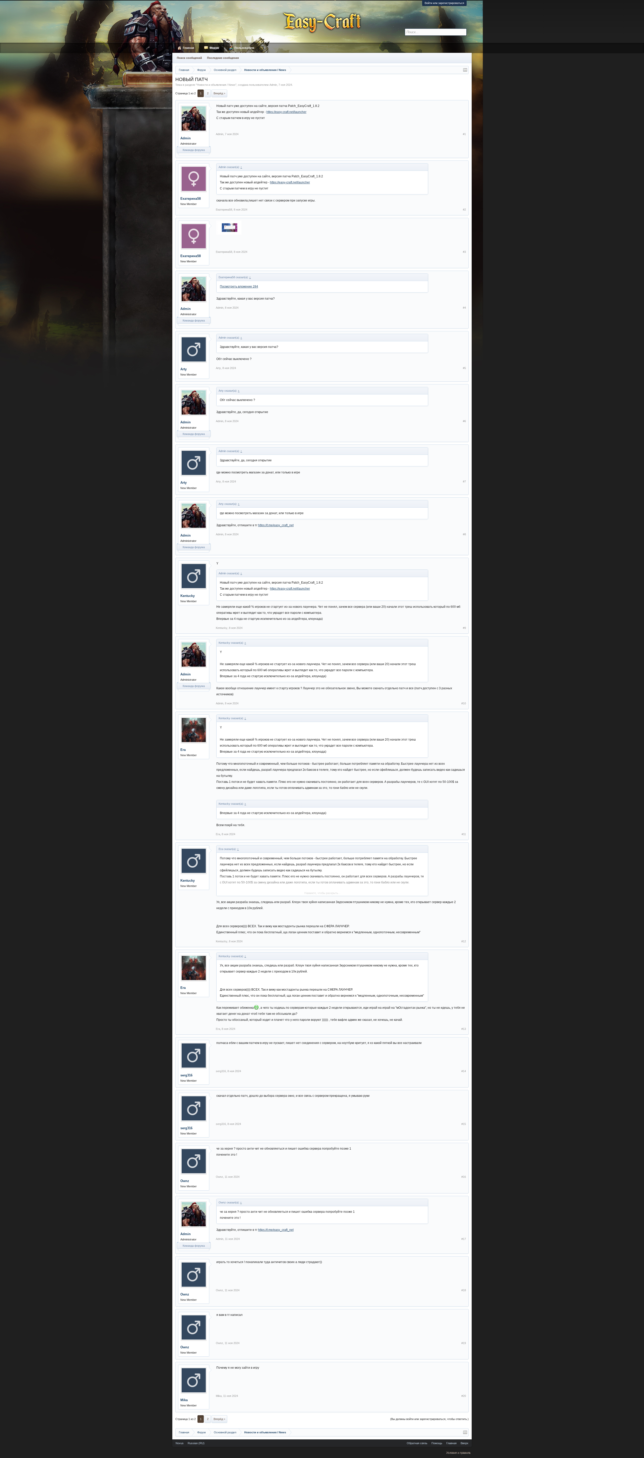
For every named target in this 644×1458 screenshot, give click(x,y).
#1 (464, 134)
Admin (273, 84)
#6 (464, 421)
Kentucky (187, 596)
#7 (464, 481)
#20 (463, 1395)
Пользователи (244, 47)
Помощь (436, 1443)
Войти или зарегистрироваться (444, 3)
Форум (214, 47)
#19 (463, 1343)
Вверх (464, 1443)
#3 (464, 251)
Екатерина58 (190, 198)
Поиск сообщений (189, 57)
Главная (188, 47)
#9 (464, 627)
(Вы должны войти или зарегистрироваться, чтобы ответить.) (429, 1419)
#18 (463, 1290)
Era (183, 750)
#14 (463, 1071)
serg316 (186, 1075)
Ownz (184, 1181)
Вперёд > (219, 93)
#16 (463, 1176)
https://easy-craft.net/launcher (286, 112)
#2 (464, 209)
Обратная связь (417, 1443)
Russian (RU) (196, 1443)
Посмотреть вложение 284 (239, 286)
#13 (463, 1028)
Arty (183, 369)
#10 (463, 703)
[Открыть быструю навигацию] (465, 70)
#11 (464, 834)
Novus (180, 1443)
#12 (463, 941)
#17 (463, 1238)
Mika (184, 1400)
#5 (464, 368)
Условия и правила (458, 1452)
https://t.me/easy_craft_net (276, 525)
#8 (464, 534)
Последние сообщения (223, 57)
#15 (463, 1123)
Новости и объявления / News (216, 84)
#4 (464, 307)
